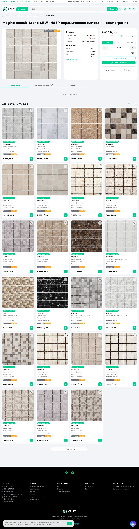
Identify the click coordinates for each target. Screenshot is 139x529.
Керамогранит (34, 489)
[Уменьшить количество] (105, 48)
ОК (69, 523)
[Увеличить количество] (133, 48)
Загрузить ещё (71, 449)
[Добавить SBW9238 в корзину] (134, 384)
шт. (119, 43)
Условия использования (121, 489)
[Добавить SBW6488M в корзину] (31, 215)
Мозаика (32, 494)
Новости (60, 489)
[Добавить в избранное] (31, 110)
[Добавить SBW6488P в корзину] (66, 215)
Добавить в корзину (120, 62)
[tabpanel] (69, 95)
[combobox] (69, 9)
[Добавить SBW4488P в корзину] (134, 159)
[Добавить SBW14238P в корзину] (31, 384)
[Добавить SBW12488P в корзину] (66, 159)
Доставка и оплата (63, 492)
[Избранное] (129, 9)
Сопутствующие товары (37, 497)
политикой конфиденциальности (43, 524)
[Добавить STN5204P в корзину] (134, 271)
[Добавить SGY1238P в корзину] (66, 440)
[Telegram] (66, 472)
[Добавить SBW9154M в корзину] (100, 384)
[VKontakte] (72, 472)
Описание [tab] (15, 85)
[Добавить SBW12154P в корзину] (134, 328)
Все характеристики (71, 59)
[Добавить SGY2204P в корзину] (66, 271)
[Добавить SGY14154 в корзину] (100, 440)
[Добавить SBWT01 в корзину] (134, 215)
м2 (108, 43)
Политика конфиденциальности (123, 486)
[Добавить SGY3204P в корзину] (100, 271)
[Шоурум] (120, 9)
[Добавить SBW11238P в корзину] (100, 328)
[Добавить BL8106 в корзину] (31, 328)
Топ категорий (34, 499)
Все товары (132, 104)
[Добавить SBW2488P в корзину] (100, 159)
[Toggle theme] (134, 9)
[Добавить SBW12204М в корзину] (31, 159)
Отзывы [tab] (72, 85)
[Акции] (125, 9)
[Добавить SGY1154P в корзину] (31, 440)
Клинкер (32, 492)
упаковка (130, 43)
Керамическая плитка (37, 486)
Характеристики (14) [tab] (44, 85)
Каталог (60, 486)
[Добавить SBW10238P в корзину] (66, 328)
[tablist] (44, 85)
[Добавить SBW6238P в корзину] (66, 384)
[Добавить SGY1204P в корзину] (31, 271)
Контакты (88, 489)
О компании (89, 486)
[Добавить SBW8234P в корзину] (100, 215)
